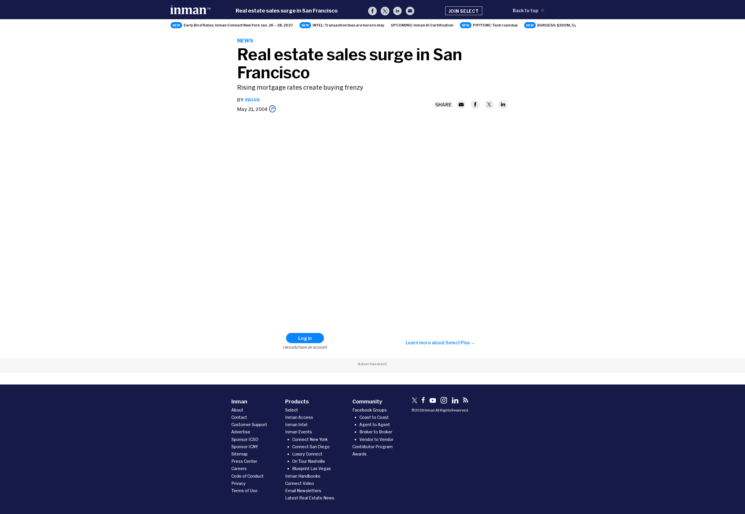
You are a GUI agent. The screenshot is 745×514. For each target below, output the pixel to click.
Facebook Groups (369, 409)
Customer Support (249, 424)
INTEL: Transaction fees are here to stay (348, 25)
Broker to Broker (375, 431)
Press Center (244, 461)
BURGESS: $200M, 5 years (561, 25)
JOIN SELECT (464, 11)
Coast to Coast (374, 417)
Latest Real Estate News (309, 497)
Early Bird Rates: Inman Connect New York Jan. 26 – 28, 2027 (238, 25)
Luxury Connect (307, 453)
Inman (252, 99)
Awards (359, 453)
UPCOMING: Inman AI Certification (422, 25)
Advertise (240, 431)
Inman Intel (296, 424)
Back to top (525, 10)
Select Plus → (460, 342)
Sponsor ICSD (244, 439)
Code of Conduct (247, 476)
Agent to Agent (374, 424)
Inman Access (299, 417)
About (237, 409)
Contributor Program (372, 446)
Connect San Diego (311, 446)
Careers (239, 468)
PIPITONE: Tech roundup (495, 25)
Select (291, 409)
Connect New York (310, 439)
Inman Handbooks (302, 476)
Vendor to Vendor (376, 439)
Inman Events (298, 431)
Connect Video (299, 483)
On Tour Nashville (308, 461)
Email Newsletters (303, 490)
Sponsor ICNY (244, 446)
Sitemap (239, 453)
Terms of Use (244, 490)
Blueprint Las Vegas (311, 468)
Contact (239, 417)
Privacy (238, 483)
